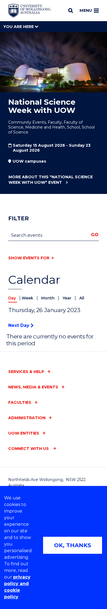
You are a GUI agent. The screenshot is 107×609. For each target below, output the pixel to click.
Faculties (19, 402)
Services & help (26, 371)
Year (67, 298)
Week (28, 298)
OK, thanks (72, 545)
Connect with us (29, 448)
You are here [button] (19, 26)
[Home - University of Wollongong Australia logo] (29, 11)
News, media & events (33, 387)
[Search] (71, 10)
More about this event (51, 179)
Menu (86, 10)
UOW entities (23, 433)
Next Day (19, 325)
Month (48, 298)
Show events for (28, 257)
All (81, 298)
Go (94, 234)
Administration (27, 417)
